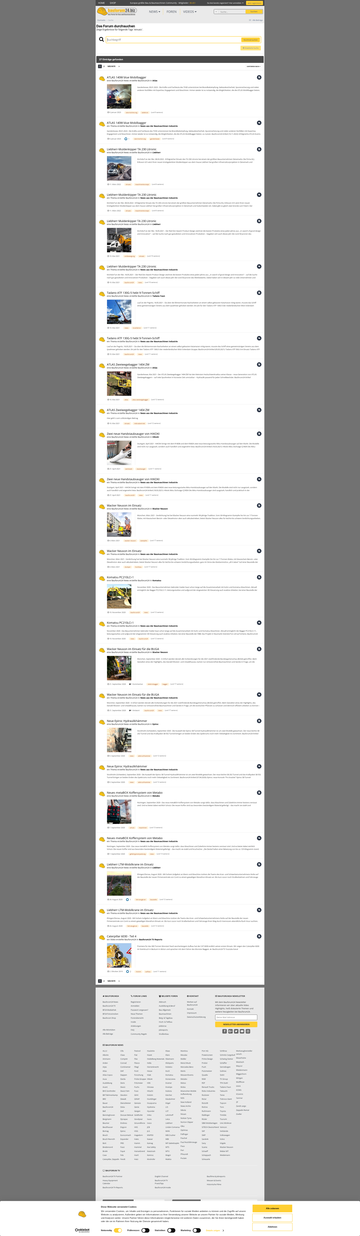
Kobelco (169, 1067)
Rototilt (205, 1103)
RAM (204, 1079)
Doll (122, 1111)
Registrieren (136, 1002)
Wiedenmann (241, 1070)
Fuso (136, 1091)
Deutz (122, 1087)
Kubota (169, 1091)
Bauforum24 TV (109, 1006)
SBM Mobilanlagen (209, 1123)
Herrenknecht (153, 1067)
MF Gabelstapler (172, 1143)
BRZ (104, 1099)
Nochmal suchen (251, 40)
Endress (123, 1123)
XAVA (238, 1086)
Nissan (183, 1114)
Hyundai (150, 1111)
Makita (168, 1159)
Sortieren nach (253, 66)
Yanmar (239, 1098)
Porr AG (205, 1051)
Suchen (253, 11)
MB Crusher (170, 1135)
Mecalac (184, 1055)
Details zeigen (213, 1230)
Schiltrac (223, 1051)
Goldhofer (138, 1115)
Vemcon (223, 1127)
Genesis (137, 1103)
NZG (182, 1098)
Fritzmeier (138, 1083)
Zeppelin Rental (242, 1110)
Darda (122, 1079)
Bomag (106, 1131)
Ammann (106, 1059)
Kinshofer (151, 1159)
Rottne (205, 1107)
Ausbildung (107, 1083)
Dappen (123, 1075)
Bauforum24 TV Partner (112, 1176)
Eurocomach (125, 1135)
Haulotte (151, 1051)
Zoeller (239, 1114)
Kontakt (190, 1009)
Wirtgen (239, 1078)
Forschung (138, 1075)
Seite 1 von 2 (130, 66)
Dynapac (124, 1119)
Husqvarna (151, 1103)
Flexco (137, 1063)
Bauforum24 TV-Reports (150, 939)
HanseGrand (139, 1151)
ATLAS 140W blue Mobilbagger (126, 77)
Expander (124, 1139)
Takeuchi (223, 1091)
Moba (183, 1087)
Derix (122, 1083)
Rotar (204, 1099)
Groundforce (139, 1123)
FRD (122, 1143)
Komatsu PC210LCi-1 (120, 577)
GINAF (137, 1099)
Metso (183, 1083)
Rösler (204, 1119)
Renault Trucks (208, 1087)
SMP (204, 1135)
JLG (148, 1131)
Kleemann (170, 1059)
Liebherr (156, 152)
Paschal (184, 1138)
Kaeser (150, 1139)
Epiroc (155, 724)
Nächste (111, 66)
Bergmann (107, 1119)
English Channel (161, 1176)
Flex (136, 1059)
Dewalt (123, 1099)
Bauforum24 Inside (163, 1187)
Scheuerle (206, 1159)
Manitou (184, 1051)
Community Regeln (139, 1034)
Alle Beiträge (108, 1034)
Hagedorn (138, 1135)
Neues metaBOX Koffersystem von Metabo (135, 793)
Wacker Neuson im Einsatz (124, 505)
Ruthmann (206, 1111)
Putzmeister (207, 1071)
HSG (136, 1131)
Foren (172, 11)
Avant (105, 1087)
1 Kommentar (137, 684)
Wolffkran (240, 1082)
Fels (122, 1155)
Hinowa (150, 1087)
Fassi (122, 1147)
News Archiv (186, 1106)
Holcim (150, 1095)
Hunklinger (151, 1099)
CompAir (124, 1059)
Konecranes (170, 1079)
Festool (137, 1051)
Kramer (169, 1083)
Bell (104, 1111)
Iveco (149, 1123)
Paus (183, 1146)
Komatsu (156, 580)
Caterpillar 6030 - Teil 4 (121, 936)
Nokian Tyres (186, 1118)
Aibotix (106, 1055)
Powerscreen (207, 1055)
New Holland (186, 1102)
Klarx (168, 1055)
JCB (148, 1127)
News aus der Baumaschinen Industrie (159, 126)
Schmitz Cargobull (227, 1055)
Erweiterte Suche (251, 48)
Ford (136, 1071)
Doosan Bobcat (126, 1115)
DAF (122, 1071)
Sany (204, 1143)
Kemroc (150, 1155)
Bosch (105, 1135)
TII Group (224, 1079)
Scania (204, 1147)
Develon (123, 1095)
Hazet (149, 1055)
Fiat (135, 1055)
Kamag (150, 1143)
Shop (113, 3)
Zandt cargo (241, 1106)
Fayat (122, 1151)
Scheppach (206, 1155)
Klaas (168, 1051)
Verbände (224, 1131)
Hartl (136, 1155)
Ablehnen (272, 1227)
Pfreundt (184, 1154)
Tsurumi (223, 1119)
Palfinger (184, 1134)
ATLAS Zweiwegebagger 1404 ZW (128, 364)
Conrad (123, 1063)
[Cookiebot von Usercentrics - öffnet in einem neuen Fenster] (82, 1230)
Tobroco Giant (226, 1099)
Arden (105, 1063)
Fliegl (136, 1067)
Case (105, 1155)
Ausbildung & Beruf (167, 1006)
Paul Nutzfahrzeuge (189, 1142)
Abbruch (162, 1002)
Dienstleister (125, 1103)
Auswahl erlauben (272, 1217)
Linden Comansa (173, 1127)
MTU (167, 1151)
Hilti (148, 1083)
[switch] (145, 1230)
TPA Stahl (224, 1083)
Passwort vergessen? (139, 1010)
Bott (104, 1143)
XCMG (238, 1090)
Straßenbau (164, 1034)
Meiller (183, 1059)
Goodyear (138, 1119)
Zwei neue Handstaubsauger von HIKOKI (133, 434)
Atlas (154, 80)
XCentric (239, 1094)
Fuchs (136, 1087)
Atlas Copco (107, 1075)
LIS (167, 1107)
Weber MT (224, 1151)
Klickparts (170, 1063)
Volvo (222, 1139)
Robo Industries (208, 1091)
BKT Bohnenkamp (110, 1095)
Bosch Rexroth (109, 1139)
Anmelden (135, 1006)
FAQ (132, 1030)
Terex (222, 1095)
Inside (133, 1022)
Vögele (223, 1143)
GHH (136, 1095)
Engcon (123, 1127)
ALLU (105, 1051)
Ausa (105, 1079)
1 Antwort (135, 710)
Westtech (240, 1062)
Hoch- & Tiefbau (165, 1022)
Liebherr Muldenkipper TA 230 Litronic (131, 221)
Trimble (223, 1115)
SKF (203, 1131)
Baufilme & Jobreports (216, 1176)
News (153, 11)
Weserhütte (241, 1058)
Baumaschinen (165, 1014)
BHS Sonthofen (109, 1091)
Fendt (122, 1159)
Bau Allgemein (165, 1010)
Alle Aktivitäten (109, 1029)
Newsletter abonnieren (236, 1024)
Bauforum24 (108, 1107)
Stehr (222, 1075)
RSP (203, 1083)
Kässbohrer (170, 1099)
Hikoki (155, 437)
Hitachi (150, 1091)
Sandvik (205, 1139)
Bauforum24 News (110, 1002)
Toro (222, 1107)
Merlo (183, 1071)
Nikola (183, 1110)
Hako (136, 1139)
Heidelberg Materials (155, 1059)
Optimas (184, 1130)
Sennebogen (225, 1067)
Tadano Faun (158, 296)
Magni (168, 1155)
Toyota (223, 1111)
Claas (122, 1055)
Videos (189, 11)
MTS (167, 1147)
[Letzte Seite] (119, 66)
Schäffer (223, 1063)
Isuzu (149, 1119)
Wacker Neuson (160, 508)
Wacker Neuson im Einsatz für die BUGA (133, 649)
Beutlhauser (108, 1127)
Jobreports (163, 1030)
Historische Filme (214, 1184)
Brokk (105, 1151)
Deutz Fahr (125, 1091)
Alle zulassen (272, 1208)
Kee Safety (151, 1147)
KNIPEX (150, 1135)
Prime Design (207, 1059)
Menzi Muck (186, 1063)
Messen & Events (214, 1180)
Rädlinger (206, 1115)
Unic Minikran (225, 1123)
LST (167, 1111)
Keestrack (151, 1151)
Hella (149, 1063)
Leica (168, 1119)
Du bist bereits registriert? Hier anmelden (224, 3)
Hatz (136, 1159)
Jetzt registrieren (254, 3)
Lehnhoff (169, 1115)
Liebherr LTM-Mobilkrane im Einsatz (130, 864)
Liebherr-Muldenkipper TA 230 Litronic (132, 149)
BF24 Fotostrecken (110, 1014)
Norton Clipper (187, 1122)
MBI (167, 1139)
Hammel (137, 1147)
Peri (182, 1150)
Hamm (137, 1143)
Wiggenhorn (241, 1074)
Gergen (137, 1111)
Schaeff (205, 1151)
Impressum (192, 1013)
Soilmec (223, 1071)
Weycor (239, 1066)
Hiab (149, 1075)
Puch (204, 1067)
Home (101, 3)
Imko (149, 1115)
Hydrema (151, 1107)
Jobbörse (162, 1026)
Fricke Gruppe (140, 1079)
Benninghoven (109, 1115)
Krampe (169, 1087)
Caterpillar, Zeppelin (111, 1159)
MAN (168, 1131)
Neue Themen (137, 1014)
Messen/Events (187, 1075)
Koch (168, 1071)
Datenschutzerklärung (196, 1017)
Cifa (121, 1051)
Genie (136, 1107)
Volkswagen (225, 1135)
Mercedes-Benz (187, 1067)
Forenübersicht (137, 1018)
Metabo (156, 796)
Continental (125, 1067)
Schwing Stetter (226, 1059)
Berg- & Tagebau (166, 1018)
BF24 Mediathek (109, 1010)
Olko (182, 1126)
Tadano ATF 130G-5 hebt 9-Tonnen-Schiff (133, 293)
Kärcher (169, 1095)
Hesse (149, 1071)
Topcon (223, 1103)
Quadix (205, 1075)
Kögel (168, 1103)
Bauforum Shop (109, 1018)
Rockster (205, 1095)
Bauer (105, 1103)
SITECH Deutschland (210, 1127)
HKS (136, 1127)
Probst (204, 1063)
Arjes (105, 1067)
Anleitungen (136, 1026)
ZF (237, 1102)
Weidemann (225, 1155)
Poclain (184, 1158)
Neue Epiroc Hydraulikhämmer (127, 721)
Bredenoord (108, 1147)
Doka (122, 1107)
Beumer (106, 1123)
